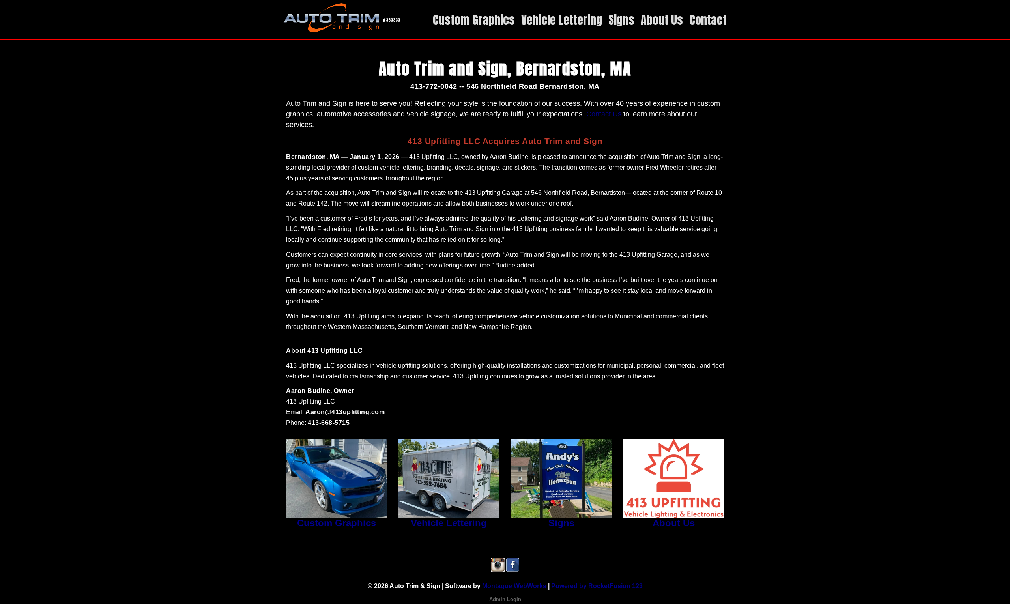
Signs (561, 523)
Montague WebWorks (514, 586)
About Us (674, 523)
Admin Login (505, 599)
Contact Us (603, 114)
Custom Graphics (336, 523)
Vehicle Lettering (449, 523)
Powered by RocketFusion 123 (597, 586)
